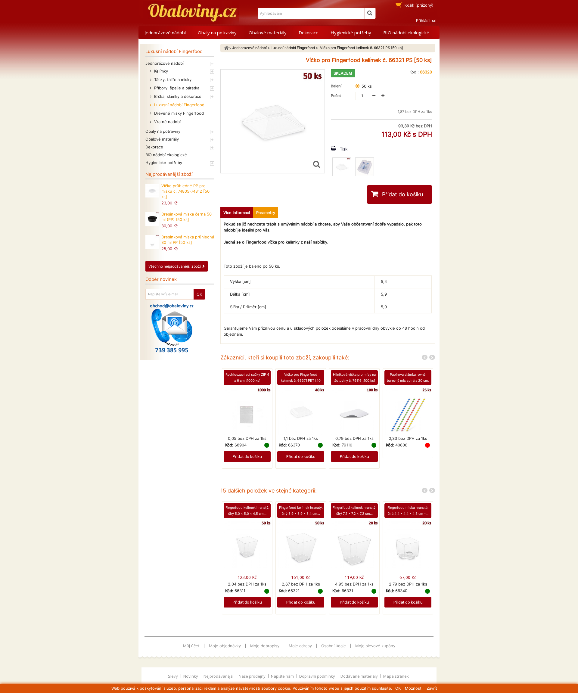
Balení (337, 86)
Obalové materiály (268, 33)
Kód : (414, 72)
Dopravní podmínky (317, 676)
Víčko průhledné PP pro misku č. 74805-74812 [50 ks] (185, 191)
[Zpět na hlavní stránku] (226, 48)
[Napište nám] (171, 328)
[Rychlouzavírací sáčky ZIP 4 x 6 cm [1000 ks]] (247, 411)
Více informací (236, 212)
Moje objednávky (225, 645)
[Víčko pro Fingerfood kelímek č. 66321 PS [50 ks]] (341, 166)
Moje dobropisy (264, 645)
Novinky (191, 676)
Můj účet (191, 645)
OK (398, 688)
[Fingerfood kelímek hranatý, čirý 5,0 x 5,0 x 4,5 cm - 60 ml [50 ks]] (247, 544)
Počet (336, 95)
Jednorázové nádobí (165, 33)
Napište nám (283, 676)
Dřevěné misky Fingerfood (178, 113)
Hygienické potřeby (351, 33)
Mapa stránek (396, 676)
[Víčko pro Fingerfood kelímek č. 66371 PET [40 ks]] (300, 411)
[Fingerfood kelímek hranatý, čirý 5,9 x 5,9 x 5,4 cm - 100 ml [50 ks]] (300, 544)
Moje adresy (300, 645)
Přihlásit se (426, 20)
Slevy (173, 676)
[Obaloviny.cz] (191, 12)
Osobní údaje (333, 645)
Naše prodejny (252, 676)
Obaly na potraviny (217, 33)
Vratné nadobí (167, 121)
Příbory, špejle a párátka (176, 87)
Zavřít (432, 688)
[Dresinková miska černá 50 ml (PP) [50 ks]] (152, 219)
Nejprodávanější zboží (169, 174)
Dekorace (309, 33)
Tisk (343, 149)
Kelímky (160, 71)
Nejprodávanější (219, 676)
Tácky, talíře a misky (172, 79)
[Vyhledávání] (370, 13)
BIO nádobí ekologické (406, 33)
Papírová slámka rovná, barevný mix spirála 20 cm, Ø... (408, 380)
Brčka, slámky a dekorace (177, 96)
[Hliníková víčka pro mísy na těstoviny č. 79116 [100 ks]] (354, 411)
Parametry (265, 212)
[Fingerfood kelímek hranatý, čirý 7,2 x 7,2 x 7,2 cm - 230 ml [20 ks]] (354, 544)
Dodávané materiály (359, 676)
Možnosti (413, 688)
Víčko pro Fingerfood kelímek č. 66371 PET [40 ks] (301, 380)
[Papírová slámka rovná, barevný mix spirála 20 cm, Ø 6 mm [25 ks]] (407, 411)
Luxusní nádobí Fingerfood (178, 104)
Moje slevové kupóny (375, 645)
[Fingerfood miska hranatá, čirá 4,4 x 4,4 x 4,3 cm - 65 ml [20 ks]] (407, 544)
